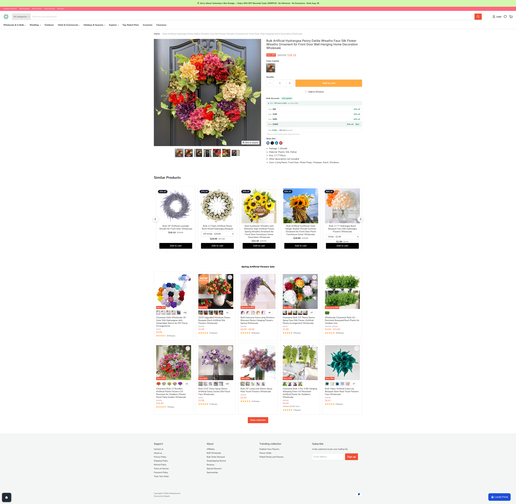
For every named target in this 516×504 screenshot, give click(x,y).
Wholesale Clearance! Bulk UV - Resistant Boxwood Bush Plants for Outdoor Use (342, 320)
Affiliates (211, 449)
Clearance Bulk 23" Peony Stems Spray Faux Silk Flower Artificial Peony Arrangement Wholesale (299, 320)
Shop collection (258, 420)
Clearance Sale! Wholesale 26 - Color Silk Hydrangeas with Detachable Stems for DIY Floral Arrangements (171, 321)
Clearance (161, 24)
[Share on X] (272, 143)
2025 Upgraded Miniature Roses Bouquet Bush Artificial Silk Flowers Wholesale (214, 320)
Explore (113, 24)
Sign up (351, 456)
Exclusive (147, 24)
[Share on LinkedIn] (276, 143)
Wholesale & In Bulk (13, 24)
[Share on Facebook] (268, 143)
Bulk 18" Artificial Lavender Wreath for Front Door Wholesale (175, 227)
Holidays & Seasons (94, 24)
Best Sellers (37, 9)
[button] (179, 153)
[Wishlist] (505, 16)
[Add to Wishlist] (188, 277)
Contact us (158, 449)
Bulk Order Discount (216, 457)
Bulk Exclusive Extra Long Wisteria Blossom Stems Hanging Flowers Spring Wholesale (257, 320)
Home (157, 34)
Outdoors (49, 24)
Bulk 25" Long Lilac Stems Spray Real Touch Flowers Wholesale (256, 390)
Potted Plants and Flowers (271, 457)
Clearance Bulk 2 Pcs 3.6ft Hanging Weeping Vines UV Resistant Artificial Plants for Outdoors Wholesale (300, 393)
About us (158, 453)
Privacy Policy (160, 457)
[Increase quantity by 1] (289, 83)
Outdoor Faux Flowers (269, 449)
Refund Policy (160, 464)
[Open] (6, 497)
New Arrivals (49, 9)
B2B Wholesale (214, 453)
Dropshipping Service (216, 460)
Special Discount (214, 468)
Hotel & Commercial (68, 24)
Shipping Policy (161, 460)
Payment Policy (161, 472)
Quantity (270, 77)
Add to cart (176, 245)
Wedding (34, 24)
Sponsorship (212, 472)
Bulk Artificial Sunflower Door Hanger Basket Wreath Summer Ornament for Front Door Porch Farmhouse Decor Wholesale (300, 230)
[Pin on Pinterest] (280, 143)
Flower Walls (265, 453)
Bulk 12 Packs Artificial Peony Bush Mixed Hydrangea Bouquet (217, 227)
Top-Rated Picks (130, 24)
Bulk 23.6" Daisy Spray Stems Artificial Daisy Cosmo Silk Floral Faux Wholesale (214, 391)
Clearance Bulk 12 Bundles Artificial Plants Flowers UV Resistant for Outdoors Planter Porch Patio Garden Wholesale (171, 393)
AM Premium (24, 9)
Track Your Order (161, 476)
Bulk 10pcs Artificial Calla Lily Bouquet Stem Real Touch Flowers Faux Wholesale (342, 391)
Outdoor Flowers (10, 9)
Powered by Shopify (162, 496)
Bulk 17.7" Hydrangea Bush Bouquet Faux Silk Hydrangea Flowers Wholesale (342, 229)
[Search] (478, 17)
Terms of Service (161, 468)
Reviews (60, 9)
